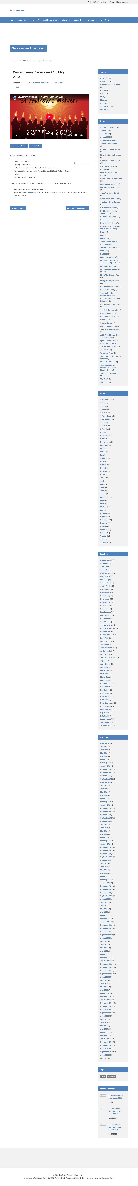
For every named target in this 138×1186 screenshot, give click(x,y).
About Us (22, 20)
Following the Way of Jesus (110, 187)
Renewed (103, 320)
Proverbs (104, 523)
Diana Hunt (104, 609)
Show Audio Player (19, 146)
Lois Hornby (104, 671)
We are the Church (107, 362)
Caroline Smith (106, 583)
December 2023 (106, 847)
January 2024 (105, 844)
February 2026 (105, 763)
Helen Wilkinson (34, 83)
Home (12, 20)
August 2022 (105, 899)
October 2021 (105, 932)
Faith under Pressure (108, 184)
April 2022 (104, 912)
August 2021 (105, 938)
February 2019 (105, 1035)
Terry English (105, 722)
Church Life (35, 20)
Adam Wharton (106, 560)
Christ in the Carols (107, 166)
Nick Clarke (104, 693)
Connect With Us (31, 192)
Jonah (102, 487)
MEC (102, 97)
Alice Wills (104, 570)
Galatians (103, 458)
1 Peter (103, 409)
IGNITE (102, 94)
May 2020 (103, 987)
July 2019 (103, 1019)
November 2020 (106, 967)
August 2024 (105, 821)
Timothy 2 (104, 536)
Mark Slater (104, 674)
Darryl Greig (105, 596)
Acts (102, 432)
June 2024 (104, 828)
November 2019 (106, 1006)
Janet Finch (104, 645)
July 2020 (103, 980)
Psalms (103, 526)
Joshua (103, 491)
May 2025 (103, 792)
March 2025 (104, 798)
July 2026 (103, 747)
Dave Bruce (104, 599)
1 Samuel (103, 413)
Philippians (104, 520)
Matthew (103, 507)
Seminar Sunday (106, 323)
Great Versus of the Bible (110, 199)
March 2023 (104, 876)
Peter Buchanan (106, 703)
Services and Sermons (28, 48)
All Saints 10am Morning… (77, 208)
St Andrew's (27, 61)
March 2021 (104, 954)
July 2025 (103, 785)
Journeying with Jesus (108, 247)
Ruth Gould (104, 716)
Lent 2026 (104, 254)
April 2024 (104, 834)
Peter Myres (105, 706)
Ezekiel (103, 452)
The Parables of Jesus (109, 346)
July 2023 (103, 863)
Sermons (19, 61)
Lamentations (105, 497)
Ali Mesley (104, 563)
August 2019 (105, 1016)
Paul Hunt (104, 700)
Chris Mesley (105, 589)
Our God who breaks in (109, 310)
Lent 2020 (104, 251)
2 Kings (103, 422)
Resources (92, 20)
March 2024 (104, 837)
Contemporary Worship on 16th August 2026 (114, 1127)
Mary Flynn (104, 680)
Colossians (104, 435)
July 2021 (103, 941)
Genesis (103, 461)
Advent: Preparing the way (110, 149)
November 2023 (106, 850)
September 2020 (106, 974)
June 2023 (104, 867)
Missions (103, 100)
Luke (102, 500)
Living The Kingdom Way (109, 275)
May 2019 (103, 1026)
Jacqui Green (105, 641)
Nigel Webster (105, 696)
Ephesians (104, 445)
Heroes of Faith (106, 220)
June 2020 (104, 984)
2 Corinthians (105, 419)
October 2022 (105, 893)
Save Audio (36, 146)
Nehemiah (104, 513)
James (102, 478)
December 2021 (106, 925)
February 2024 (105, 841)
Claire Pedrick (105, 593)
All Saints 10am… (18, 208)
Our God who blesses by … (110, 304)
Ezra (102, 455)
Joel (17, 87)
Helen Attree (105, 632)
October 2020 (105, 971)
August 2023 (105, 860)
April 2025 (104, 795)
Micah (102, 510)
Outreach (103, 103)
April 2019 (104, 1029)
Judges (103, 494)
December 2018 (106, 1042)
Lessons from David (108, 257)
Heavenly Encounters (108, 217)
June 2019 (104, 1022)
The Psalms (104, 350)
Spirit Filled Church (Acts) (110, 329)
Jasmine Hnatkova (107, 648)
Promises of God (106, 313)
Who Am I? (104, 379)
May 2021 (103, 948)
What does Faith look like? (110, 373)
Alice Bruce (104, 567)
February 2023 (105, 880)
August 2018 (105, 1055)
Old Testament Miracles (109, 286)
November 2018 (106, 1045)
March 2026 (104, 760)
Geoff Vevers (105, 619)
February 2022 (105, 919)
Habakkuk (104, 465)
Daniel (102, 439)
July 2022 (103, 902)
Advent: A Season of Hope (110, 144)
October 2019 (105, 1009)
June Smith (104, 667)
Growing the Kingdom (108, 208)
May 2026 (103, 753)
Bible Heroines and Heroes (110, 155)
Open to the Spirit (107, 290)
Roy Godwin (104, 713)
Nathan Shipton (106, 684)
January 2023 (105, 883)
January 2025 (105, 805)
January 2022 (105, 922)
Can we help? (79, 20)
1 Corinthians (105, 400)
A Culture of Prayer (107, 127)
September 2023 (106, 857)
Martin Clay (104, 677)
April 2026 (104, 756)
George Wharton (106, 625)
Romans (103, 533)
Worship (103, 110)
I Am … (102, 232)
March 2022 (104, 915)
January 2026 (105, 766)
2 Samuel (103, 426)
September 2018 (106, 1052)
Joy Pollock (104, 661)
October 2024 (105, 815)
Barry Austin (105, 576)
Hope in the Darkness (108, 223)
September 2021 (106, 935)
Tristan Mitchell (106, 726)
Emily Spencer (105, 615)
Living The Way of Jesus (109, 281)
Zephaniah (104, 543)
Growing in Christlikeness (110, 202)
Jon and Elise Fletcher (108, 658)
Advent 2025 (105, 137)
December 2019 (106, 1003)
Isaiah (102, 474)
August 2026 (105, 743)
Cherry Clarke (105, 586)
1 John (102, 403)
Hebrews (103, 471)
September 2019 (106, 1013)
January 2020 (105, 1000)
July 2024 (103, 824)
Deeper (103, 90)
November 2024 (106, 811)
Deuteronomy (105, 442)
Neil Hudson (104, 690)
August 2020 (105, 977)
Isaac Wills (104, 638)
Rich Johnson (105, 709)
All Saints (103, 78)
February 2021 (105, 958)
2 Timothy (104, 429)
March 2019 (104, 1032)
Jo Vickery (45, 83)
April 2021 (104, 951)
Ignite (102, 235)
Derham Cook (105, 606)
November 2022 (106, 889)
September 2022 (106, 896)
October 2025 (105, 776)
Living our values (106, 266)
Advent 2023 (105, 131)
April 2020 (104, 990)
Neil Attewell (105, 687)
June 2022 (104, 906)
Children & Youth (50, 20)
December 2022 (106, 886)
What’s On (105, 20)
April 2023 (104, 873)
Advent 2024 (105, 134)
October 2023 (105, 854)
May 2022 (103, 909)
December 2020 (106, 964)
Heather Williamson (107, 628)
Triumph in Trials (106, 353)
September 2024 (106, 818)
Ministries (66, 20)
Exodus (103, 448)
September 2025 (106, 779)
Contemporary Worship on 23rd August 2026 (114, 1111)
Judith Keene (105, 664)
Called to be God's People (110, 161)
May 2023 (103, 870)
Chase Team (105, 81)
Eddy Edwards (105, 612)
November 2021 (106, 928)
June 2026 (104, 750)
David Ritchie (105, 602)
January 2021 (105, 961)
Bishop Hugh (105, 580)
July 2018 (103, 1058)
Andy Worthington (107, 573)
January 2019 (105, 1039)
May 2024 (103, 831)
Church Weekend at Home (110, 85)
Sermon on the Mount (108, 326)
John (102, 484)
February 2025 (105, 802)
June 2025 (104, 789)
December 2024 (106, 808)
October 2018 (105, 1048)
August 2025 (105, 782)
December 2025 (106, 769)
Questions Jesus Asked (109, 316)
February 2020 (105, 996)
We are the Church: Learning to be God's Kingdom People (108, 367)
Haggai (103, 468)
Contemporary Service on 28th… (43, 61)
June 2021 (104, 945)
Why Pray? (104, 382)
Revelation (104, 530)
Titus (102, 539)
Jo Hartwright (105, 651)
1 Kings (103, 406)
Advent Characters (107, 140)
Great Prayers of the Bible (110, 193)
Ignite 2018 (104, 239)
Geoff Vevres (105, 622)
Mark (102, 504)
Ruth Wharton (105, 719)
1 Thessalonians (106, 416)
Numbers (103, 517)
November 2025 (106, 772)
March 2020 (104, 993)
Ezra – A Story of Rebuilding (111, 178)
